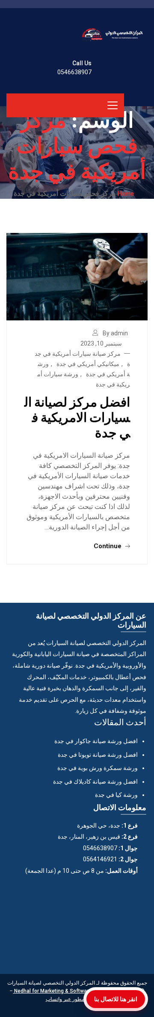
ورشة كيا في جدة (116, 794)
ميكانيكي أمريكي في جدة (87, 363)
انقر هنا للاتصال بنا (115, 999)
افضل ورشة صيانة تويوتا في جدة (98, 754)
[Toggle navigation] (112, 105)
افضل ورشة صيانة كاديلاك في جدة (95, 781)
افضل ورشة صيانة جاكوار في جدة (96, 741)
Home (126, 193)
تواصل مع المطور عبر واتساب (77, 999)
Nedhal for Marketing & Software (52, 991)
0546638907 (74, 72)
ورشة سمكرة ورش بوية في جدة (97, 767)
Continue (108, 546)
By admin (115, 333)
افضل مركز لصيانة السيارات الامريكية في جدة (77, 417)
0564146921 (100, 859)
